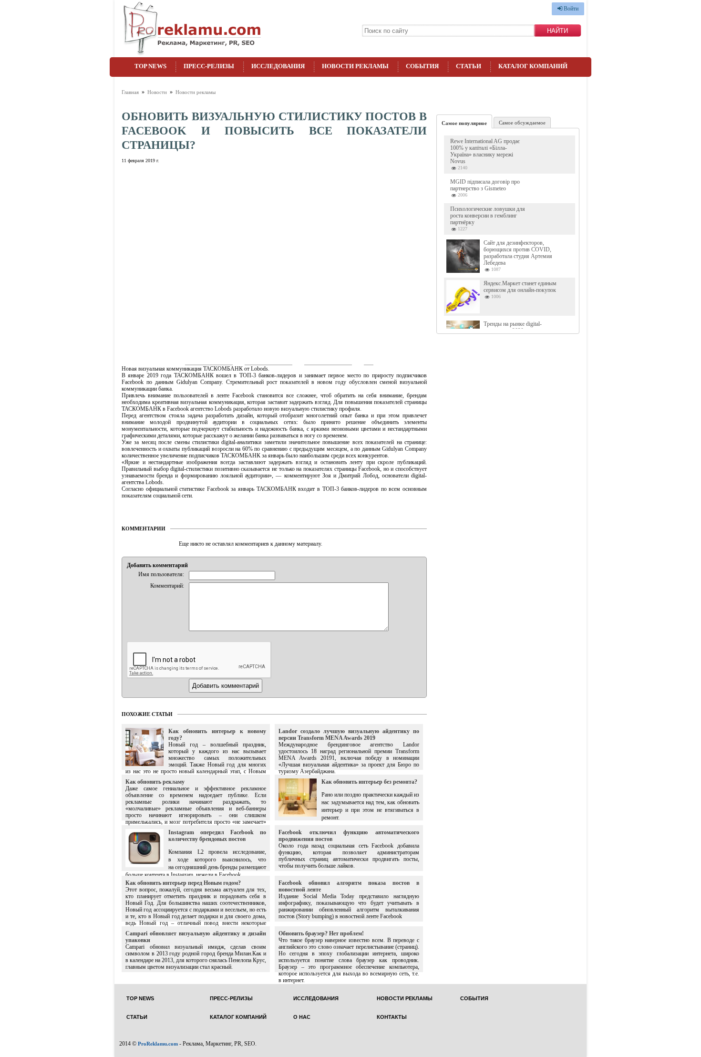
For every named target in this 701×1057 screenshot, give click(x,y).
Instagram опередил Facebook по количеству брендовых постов (217, 835)
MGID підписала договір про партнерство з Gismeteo (485, 185)
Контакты (392, 1017)
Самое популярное (464, 123)
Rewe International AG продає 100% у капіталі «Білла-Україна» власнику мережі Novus (485, 151)
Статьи (468, 66)
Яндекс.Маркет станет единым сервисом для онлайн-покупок (520, 286)
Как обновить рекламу (155, 781)
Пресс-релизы (209, 66)
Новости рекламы (355, 66)
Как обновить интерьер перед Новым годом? (183, 883)
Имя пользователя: (161, 574)
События (422, 66)
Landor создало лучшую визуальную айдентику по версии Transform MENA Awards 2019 (348, 734)
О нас (301, 1017)
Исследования (278, 66)
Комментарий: (167, 585)
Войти (570, 8)
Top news (150, 66)
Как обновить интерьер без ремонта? (369, 781)
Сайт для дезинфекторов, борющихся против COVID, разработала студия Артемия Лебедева (518, 252)
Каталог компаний (532, 66)
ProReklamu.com (158, 1044)
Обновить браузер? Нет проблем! (321, 933)
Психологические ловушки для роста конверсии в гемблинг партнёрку (487, 216)
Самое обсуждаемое (522, 122)
